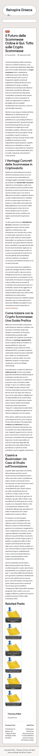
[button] (12, 718)
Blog (7, 31)
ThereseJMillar (14, 714)
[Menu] (9, 15)
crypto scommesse (11, 308)
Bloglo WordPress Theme (23, 752)
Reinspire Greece (19, 10)
